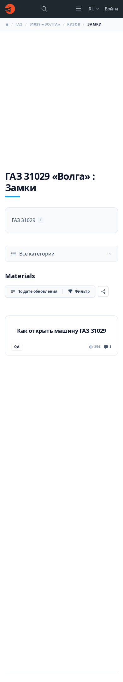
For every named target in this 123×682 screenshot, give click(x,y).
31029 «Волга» (45, 24)
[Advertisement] (61, 95)
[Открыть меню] (78, 8)
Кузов (74, 24)
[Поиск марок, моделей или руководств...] (44, 8)
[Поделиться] (103, 291)
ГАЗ (19, 24)
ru (92, 9)
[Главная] (10, 9)
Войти (111, 9)
